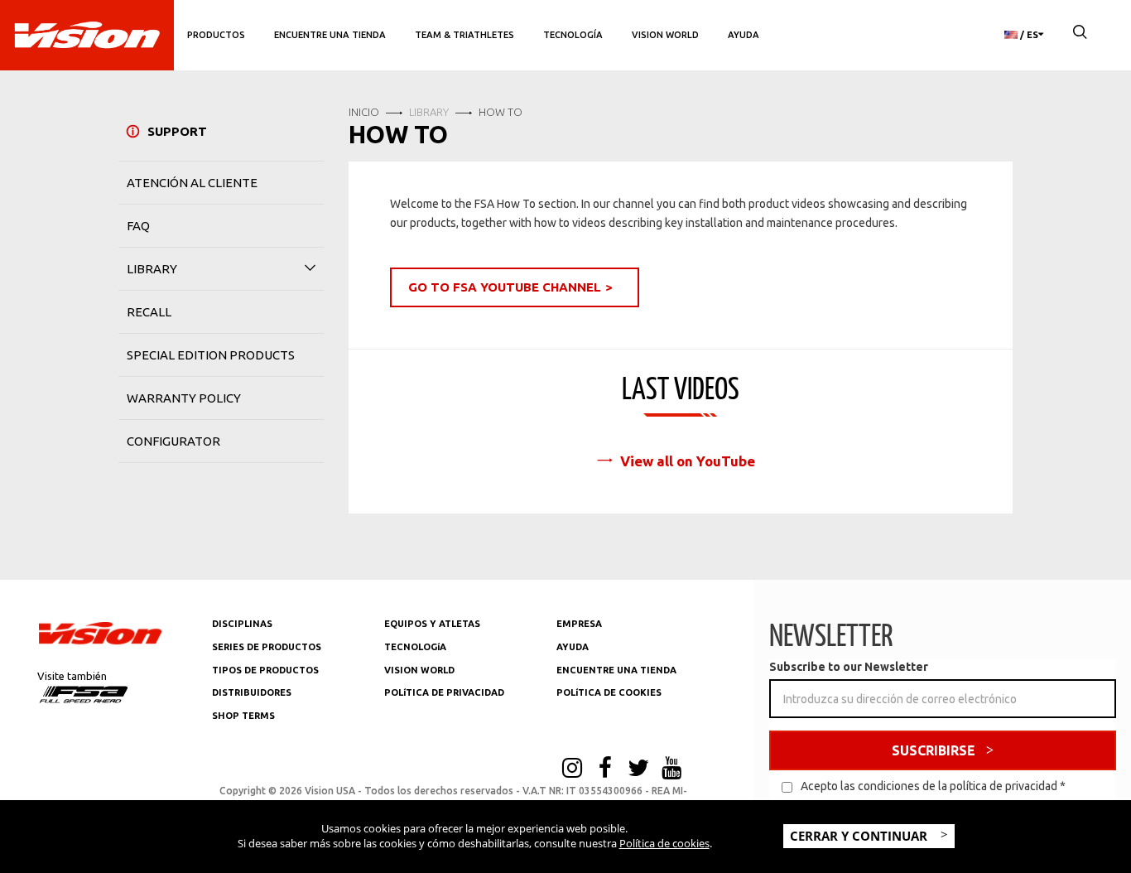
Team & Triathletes (464, 35)
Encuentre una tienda (330, 35)
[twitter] (638, 769)
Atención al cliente (192, 183)
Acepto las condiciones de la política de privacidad (929, 786)
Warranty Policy (184, 398)
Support (177, 131)
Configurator (173, 441)
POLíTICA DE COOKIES (609, 692)
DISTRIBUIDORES (251, 692)
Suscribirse (933, 750)
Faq (138, 226)
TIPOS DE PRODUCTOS (265, 670)
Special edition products (211, 355)
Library (152, 269)
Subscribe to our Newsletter (848, 666)
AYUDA (743, 35)
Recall (149, 312)
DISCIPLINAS (242, 624)
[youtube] (671, 769)
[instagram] (572, 769)
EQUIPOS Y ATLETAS (432, 624)
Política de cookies (664, 843)
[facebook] (605, 769)
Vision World (665, 35)
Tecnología (573, 35)
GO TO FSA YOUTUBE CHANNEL (504, 287)
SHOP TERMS (243, 716)
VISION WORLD (419, 670)
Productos (216, 35)
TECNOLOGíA (415, 647)
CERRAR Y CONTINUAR (860, 835)
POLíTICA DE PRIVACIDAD (444, 692)
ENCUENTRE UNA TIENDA (616, 670)
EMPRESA (579, 624)
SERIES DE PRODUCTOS (266, 647)
